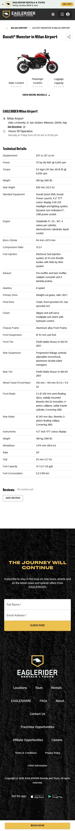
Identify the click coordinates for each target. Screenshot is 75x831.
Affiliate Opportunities (28, 740)
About (60, 701)
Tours (39, 688)
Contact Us (37, 714)
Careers (56, 740)
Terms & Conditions (26, 753)
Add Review (13, 498)
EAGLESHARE (21, 701)
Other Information (37, 766)
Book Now (37, 826)
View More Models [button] (34, 95)
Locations (20, 688)
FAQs (43, 701)
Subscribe (37, 625)
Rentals (56, 688)
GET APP (67, 4)
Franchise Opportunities (37, 727)
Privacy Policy (52, 753)
